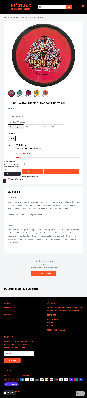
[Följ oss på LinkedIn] (17, 379)
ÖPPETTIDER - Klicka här (56, 330)
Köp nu (62, 172)
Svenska (8, 370)
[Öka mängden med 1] (30, 164)
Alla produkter (14, 17)
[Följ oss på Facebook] (5, 379)
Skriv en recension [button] (43, 273)
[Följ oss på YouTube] (13, 379)
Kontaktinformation (11, 307)
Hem (5, 17)
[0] (81, 7)
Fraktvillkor (8, 314)
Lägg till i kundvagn (25, 172)
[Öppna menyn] (5, 7)
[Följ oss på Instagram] (9, 379)
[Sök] (69, 7)
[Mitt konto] (77, 7)
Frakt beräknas (30, 148)
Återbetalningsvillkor (12, 311)
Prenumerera (12, 360)
